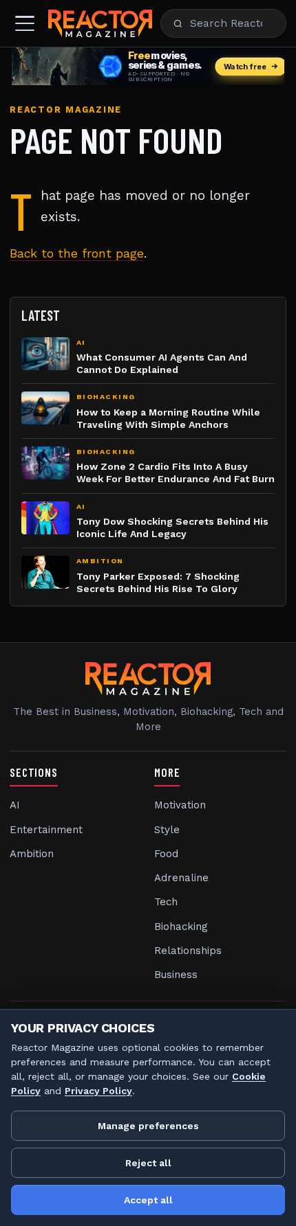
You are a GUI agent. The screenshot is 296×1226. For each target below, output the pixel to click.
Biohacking (181, 926)
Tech (166, 902)
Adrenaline (181, 878)
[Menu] (25, 23)
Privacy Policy (98, 1090)
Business (176, 974)
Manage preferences (148, 1125)
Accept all (148, 1199)
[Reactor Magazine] (100, 23)
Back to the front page (77, 253)
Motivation (180, 805)
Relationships (188, 950)
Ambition (32, 854)
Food (166, 854)
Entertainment (46, 830)
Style (167, 830)
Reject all (148, 1162)
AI (15, 805)
